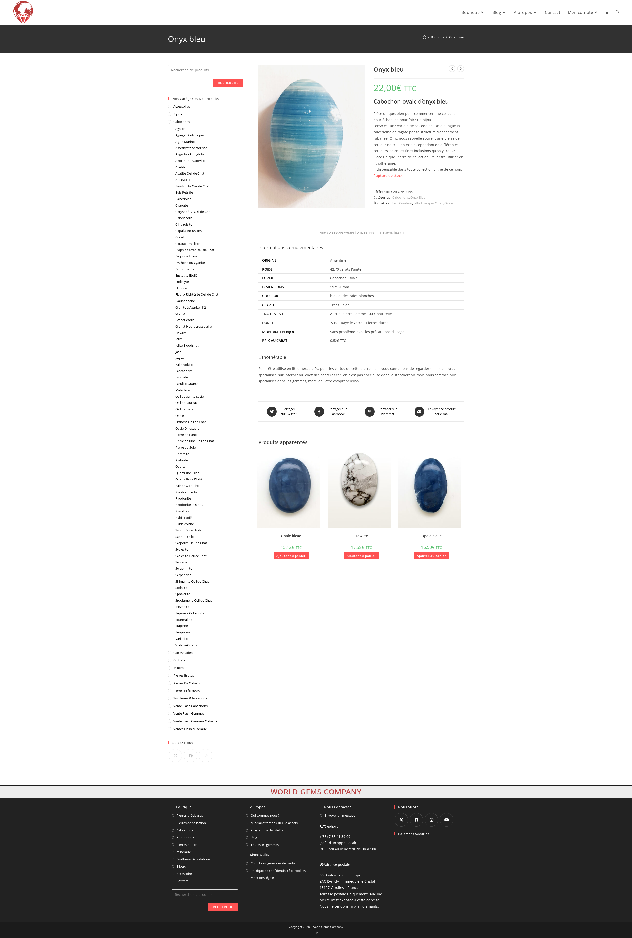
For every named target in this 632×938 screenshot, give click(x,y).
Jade (178, 352)
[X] (175, 755)
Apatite (180, 167)
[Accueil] (424, 37)
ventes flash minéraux (190, 729)
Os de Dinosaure (187, 428)
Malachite (182, 390)
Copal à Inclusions (188, 231)
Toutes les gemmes (265, 844)
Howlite (361, 535)
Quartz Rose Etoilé (188, 479)
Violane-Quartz (186, 645)
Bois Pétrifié (184, 192)
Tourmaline (183, 619)
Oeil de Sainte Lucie (189, 396)
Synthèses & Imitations (190, 698)
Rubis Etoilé (183, 517)
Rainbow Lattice (187, 485)
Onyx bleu (456, 37)
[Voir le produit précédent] (452, 68)
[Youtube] (446, 820)
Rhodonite (183, 498)
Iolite (179, 339)
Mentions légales (263, 877)
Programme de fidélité (267, 830)
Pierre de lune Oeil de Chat (194, 441)
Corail (179, 237)
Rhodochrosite (186, 492)
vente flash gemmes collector (195, 721)
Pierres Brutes (183, 675)
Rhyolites (182, 511)
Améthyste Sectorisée (191, 148)
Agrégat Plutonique (189, 135)
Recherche (228, 83)
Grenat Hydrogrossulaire (193, 326)
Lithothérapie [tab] (392, 233)
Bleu (394, 203)
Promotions (185, 837)
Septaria (181, 562)
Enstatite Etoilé (186, 275)
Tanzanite (182, 606)
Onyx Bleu (417, 197)
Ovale (448, 203)
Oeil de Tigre (184, 409)
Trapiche (181, 626)
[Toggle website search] (617, 12)
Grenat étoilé (184, 320)
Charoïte (181, 205)
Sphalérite (182, 594)
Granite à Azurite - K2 (190, 307)
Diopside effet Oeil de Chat (194, 250)
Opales (180, 415)
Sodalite (181, 587)
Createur (405, 203)
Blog (254, 837)
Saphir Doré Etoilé (188, 530)
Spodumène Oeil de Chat (193, 600)
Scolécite (181, 549)
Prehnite (181, 460)
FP (316, 933)
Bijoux (177, 114)
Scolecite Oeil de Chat (191, 556)
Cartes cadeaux (184, 652)
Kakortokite (184, 364)
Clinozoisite (183, 224)
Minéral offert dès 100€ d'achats (274, 823)
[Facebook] (190, 755)
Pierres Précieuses (186, 690)
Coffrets (179, 660)
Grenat (180, 313)
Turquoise (182, 632)
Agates (180, 128)
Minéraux (180, 668)
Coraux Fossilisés (187, 243)
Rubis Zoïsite (184, 524)
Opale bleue (291, 535)
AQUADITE (183, 180)
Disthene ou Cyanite (190, 262)
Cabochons (400, 197)
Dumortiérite (184, 269)
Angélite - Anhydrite (189, 154)
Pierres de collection (191, 823)
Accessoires (181, 106)
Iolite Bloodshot (187, 345)
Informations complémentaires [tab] (346, 233)
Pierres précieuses (190, 815)
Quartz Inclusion (187, 473)
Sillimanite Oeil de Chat (192, 581)
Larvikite (181, 377)
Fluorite (181, 288)
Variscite (181, 638)
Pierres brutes (187, 844)
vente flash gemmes (188, 713)
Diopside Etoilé (186, 256)
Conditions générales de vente (273, 863)
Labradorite (184, 371)
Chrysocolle (183, 218)
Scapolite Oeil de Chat (191, 543)
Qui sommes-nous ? (265, 815)
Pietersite (182, 454)
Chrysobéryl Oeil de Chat (193, 211)
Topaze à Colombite (189, 613)
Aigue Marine (185, 141)
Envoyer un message (340, 815)
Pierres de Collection (188, 683)
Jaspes (179, 358)
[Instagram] (205, 755)
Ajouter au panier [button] (291, 556)
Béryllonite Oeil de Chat (192, 186)
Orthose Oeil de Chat (190, 422)
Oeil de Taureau (186, 402)
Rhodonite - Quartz (189, 504)
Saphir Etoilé (184, 536)
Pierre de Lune (186, 434)
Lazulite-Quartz (186, 383)
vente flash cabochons (190, 706)
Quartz (180, 466)
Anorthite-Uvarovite (190, 160)
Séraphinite (183, 568)
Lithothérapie (424, 203)
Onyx (439, 203)
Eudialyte (182, 281)
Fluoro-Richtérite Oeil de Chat (196, 294)
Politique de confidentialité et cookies (278, 870)
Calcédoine (183, 199)
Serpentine (183, 575)
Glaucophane (185, 301)
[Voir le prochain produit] (460, 68)
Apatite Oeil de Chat (189, 173)
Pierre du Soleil (186, 447)
